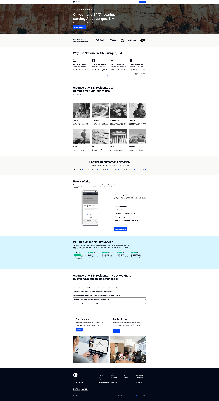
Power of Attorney (139, 377)
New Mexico (79, 9)
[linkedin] (79, 382)
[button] (101, 2)
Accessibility (120, 395)
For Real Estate (114, 382)
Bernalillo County (86, 9)
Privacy (133, 395)
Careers (100, 380)
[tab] (129, 197)
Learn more (79, 329)
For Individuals (114, 377)
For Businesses (114, 380)
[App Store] (84, 389)
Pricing (107, 2)
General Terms (127, 395)
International (125, 380)
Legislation (101, 379)
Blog (124, 375)
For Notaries (113, 379)
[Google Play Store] (76, 389)
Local (74, 9)
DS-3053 (137, 380)
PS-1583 (137, 379)
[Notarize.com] (75, 374)
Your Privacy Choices (142, 395)
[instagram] (82, 382)
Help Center (125, 377)
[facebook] (77, 382)
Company (101, 375)
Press (100, 377)
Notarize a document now (79, 27)
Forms (111, 2)
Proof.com (86, 395)
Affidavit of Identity (139, 375)
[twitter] (74, 382)
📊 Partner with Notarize (104, 382)
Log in (135, 2)
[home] (80, 2)
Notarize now (142, 2)
